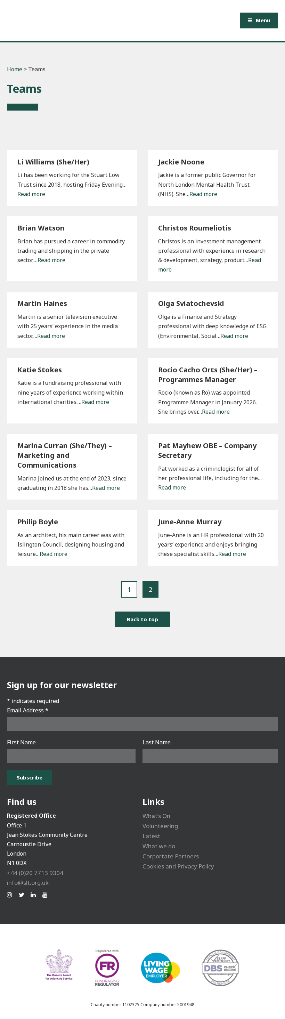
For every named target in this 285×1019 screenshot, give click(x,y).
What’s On (156, 816)
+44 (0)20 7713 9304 (35, 873)
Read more (31, 194)
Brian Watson (41, 228)
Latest (151, 836)
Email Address (27, 710)
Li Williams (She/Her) (53, 162)
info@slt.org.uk (28, 883)
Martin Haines (42, 303)
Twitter (23, 895)
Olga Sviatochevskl (191, 303)
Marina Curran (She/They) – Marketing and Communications (64, 455)
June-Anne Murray (189, 521)
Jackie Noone (181, 162)
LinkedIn (35, 895)
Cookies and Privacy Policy (178, 866)
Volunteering (160, 826)
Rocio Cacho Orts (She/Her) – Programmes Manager (208, 374)
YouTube (46, 895)
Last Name (156, 742)
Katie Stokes (39, 369)
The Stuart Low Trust (90, 20)
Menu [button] (263, 20)
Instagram (11, 895)
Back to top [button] (142, 619)
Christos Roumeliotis (194, 228)
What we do (158, 846)
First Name (21, 742)
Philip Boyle (37, 521)
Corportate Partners (170, 856)
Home (14, 69)
